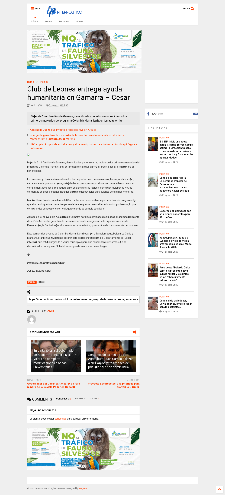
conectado (60, 418)
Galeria (48, 21)
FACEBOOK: (80, 398)
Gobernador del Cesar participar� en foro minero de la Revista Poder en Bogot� (53, 385)
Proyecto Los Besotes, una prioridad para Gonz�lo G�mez (114, 385)
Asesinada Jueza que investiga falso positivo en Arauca (63, 129)
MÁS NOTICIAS (157, 128)
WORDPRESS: (63, 399)
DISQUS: (94, 398)
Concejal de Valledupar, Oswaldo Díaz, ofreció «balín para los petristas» (175, 303)
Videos (79, 21)
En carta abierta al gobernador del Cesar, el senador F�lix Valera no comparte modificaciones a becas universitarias (54, 359)
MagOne (83, 488)
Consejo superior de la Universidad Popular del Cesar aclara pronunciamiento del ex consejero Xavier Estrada (174, 184)
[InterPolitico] (62, 15)
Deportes (64, 21)
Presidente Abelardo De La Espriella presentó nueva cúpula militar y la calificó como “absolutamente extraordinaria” (174, 274)
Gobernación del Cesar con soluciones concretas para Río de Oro (175, 214)
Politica (34, 21)
